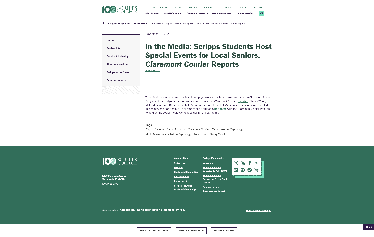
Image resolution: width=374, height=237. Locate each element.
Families (192, 7)
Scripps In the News (118, 72)
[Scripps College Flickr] (242, 170)
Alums (178, 7)
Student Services (244, 13)
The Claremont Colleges (258, 210)
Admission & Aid (172, 13)
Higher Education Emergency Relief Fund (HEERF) (215, 179)
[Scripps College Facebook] (249, 163)
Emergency (208, 162)
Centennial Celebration (186, 171)
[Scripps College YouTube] (242, 163)
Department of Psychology (227, 129)
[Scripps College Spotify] (249, 170)
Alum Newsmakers (117, 64)
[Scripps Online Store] (256, 170)
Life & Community (221, 13)
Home (110, 40)
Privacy (180, 209)
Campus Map (181, 158)
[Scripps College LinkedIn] (235, 170)
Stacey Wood (217, 134)
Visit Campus (191, 230)
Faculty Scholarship (118, 56)
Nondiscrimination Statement (155, 209)
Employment (180, 181)
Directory (258, 7)
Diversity (178, 167)
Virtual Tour (180, 162)
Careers (208, 7)
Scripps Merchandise (214, 158)
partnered (220, 109)
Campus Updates (116, 80)
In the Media (152, 70)
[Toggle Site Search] (261, 13)
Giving (229, 7)
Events (242, 7)
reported (243, 101)
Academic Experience (196, 13)
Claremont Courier (198, 129)
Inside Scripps (160, 7)
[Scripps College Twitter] (256, 163)
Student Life (113, 48)
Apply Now (224, 230)
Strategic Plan (181, 176)
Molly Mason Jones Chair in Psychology (168, 134)
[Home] (103, 23)
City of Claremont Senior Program (165, 129)
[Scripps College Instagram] (235, 163)
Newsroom (200, 134)
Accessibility (127, 209)
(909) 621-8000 (110, 183)
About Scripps (151, 13)
